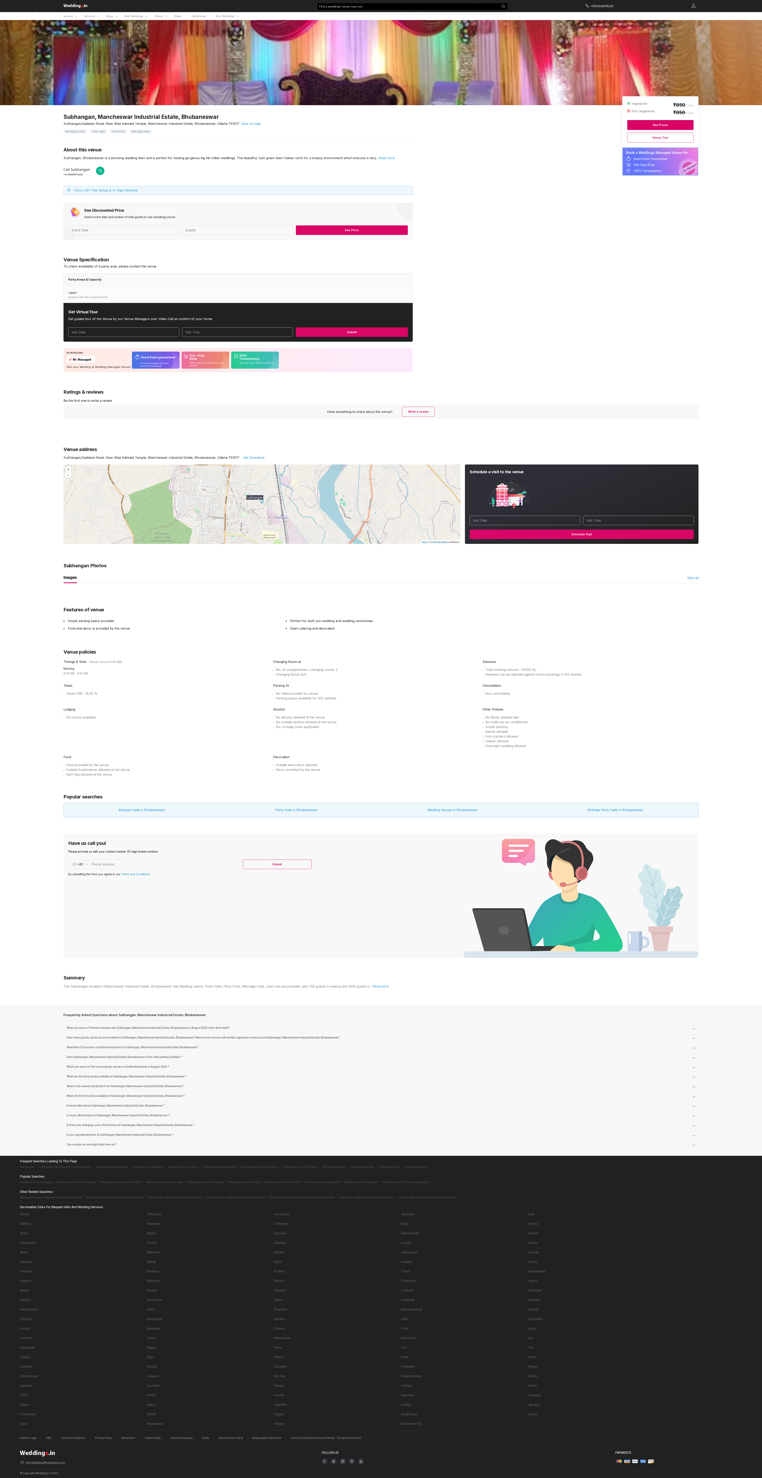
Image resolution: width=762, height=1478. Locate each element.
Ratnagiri (26, 1262)
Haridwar (534, 1300)
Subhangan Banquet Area (220, 1166)
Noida (532, 1357)
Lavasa (406, 1243)
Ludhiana (26, 1366)
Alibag (151, 1262)
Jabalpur (534, 1405)
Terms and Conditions (135, 874)
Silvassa (26, 1319)
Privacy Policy (103, 1438)
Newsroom (128, 1438)
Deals (178, 16)
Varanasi (153, 1376)
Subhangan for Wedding (148, 1166)
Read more (387, 158)
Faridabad (408, 1366)
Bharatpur (153, 1281)
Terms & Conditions (73, 1438)
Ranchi (532, 1386)
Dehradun (407, 1395)
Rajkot (151, 1405)
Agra (150, 1357)
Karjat (278, 1262)
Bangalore (154, 1328)
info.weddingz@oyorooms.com (45, 1462)
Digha (405, 1224)
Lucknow (26, 1338)
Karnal (151, 1395)
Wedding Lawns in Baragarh (361, 1182)
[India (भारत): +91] (78, 864)
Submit (352, 332)
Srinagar (533, 1252)
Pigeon (425, 541)
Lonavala (407, 1290)
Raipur (24, 1405)
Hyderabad (535, 1319)
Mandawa (153, 1224)
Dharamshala (410, 1233)
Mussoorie (154, 1300)
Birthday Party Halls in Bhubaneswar (615, 810)
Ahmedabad (282, 1338)
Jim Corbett (282, 1214)
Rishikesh (408, 1300)
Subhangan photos (362, 1166)
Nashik (532, 1376)
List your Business (181, 1438)
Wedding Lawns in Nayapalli (322, 1182)
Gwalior (406, 1405)
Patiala (532, 1262)
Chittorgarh (154, 1214)
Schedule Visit (582, 534)
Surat (404, 1357)
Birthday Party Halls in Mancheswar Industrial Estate (301, 1197)
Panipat (279, 1424)
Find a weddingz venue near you (341, 6)
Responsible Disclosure (266, 1438)
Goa (530, 1338)
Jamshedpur (409, 1252)
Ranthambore (29, 1309)
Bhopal (532, 1366)
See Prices (660, 125)
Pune (404, 1328)
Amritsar (280, 1376)
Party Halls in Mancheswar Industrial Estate (176, 1197)
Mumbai (279, 1319)
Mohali (24, 1290)
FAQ (48, 1438)
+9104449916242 (73, 174)
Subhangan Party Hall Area (300, 1166)
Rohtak (24, 1214)
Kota (531, 1214)
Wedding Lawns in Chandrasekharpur (406, 1182)
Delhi (404, 1319)
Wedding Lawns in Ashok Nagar (76, 1182)
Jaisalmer (408, 1214)
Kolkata (25, 1328)
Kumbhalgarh (537, 1271)
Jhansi (278, 1300)
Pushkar (279, 1271)
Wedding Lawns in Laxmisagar (164, 1182)
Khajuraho (280, 1309)
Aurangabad (155, 1424)
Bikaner (152, 1290)
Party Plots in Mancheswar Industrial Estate (366, 1197)
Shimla (151, 1414)
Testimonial (198, 16)
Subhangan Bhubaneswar (112, 1166)
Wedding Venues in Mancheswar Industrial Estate (50, 1197)
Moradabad (155, 1319)
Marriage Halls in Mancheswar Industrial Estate (115, 1197)
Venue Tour (660, 137)
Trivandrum (408, 1281)
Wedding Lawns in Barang (36, 1182)
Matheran (153, 1252)
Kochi (24, 1395)
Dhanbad (280, 1243)
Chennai (279, 1328)
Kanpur (278, 1357)
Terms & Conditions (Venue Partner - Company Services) (326, 1438)
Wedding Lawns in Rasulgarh (206, 1182)
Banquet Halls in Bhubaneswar (142, 810)
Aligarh (151, 1233)
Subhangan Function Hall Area (259, 1166)
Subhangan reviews (333, 1166)
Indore (151, 1338)
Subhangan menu (416, 1166)
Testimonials (153, 1438)
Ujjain (23, 1424)
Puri (403, 1347)
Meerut (279, 1386)
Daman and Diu (411, 1424)
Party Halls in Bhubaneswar (296, 810)
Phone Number (103, 864)
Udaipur (25, 1357)
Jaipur (532, 1328)
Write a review (418, 411)
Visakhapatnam (411, 1376)
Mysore (279, 1281)
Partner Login (28, 1438)
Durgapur (280, 1233)
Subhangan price (389, 1166)
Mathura (25, 1224)
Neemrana (535, 1290)
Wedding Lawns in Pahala (244, 1182)
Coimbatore (28, 1414)
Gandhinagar (409, 1414)
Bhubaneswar (29, 1376)
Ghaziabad (408, 1338)
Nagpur (152, 1347)
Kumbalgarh (28, 1243)
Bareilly (152, 1243)
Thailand (25, 1271)
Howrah (279, 1395)
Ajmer (24, 1252)
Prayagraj (534, 1395)
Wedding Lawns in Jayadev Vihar (120, 1182)
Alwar (24, 1233)
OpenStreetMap (439, 541)
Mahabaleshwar (412, 1309)
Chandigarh (27, 1347)
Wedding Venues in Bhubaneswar (452, 810)
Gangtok (406, 1262)
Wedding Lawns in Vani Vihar (282, 1182)
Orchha (532, 1243)
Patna (278, 1347)
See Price (352, 230)
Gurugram (280, 1366)
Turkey (405, 1271)
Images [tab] (70, 577)
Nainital (279, 1252)
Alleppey (280, 1290)
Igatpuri (25, 1300)
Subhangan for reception (183, 1166)
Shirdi (151, 1309)
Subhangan (27, 1166)
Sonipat (533, 1309)
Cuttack (533, 1414)
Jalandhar (280, 1405)
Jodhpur (406, 1386)
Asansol (25, 1281)
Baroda (152, 1366)
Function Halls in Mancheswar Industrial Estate (426, 1197)
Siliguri (278, 1414)
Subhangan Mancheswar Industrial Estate (65, 1166)
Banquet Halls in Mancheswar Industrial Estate (236, 1197)
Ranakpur (153, 1271)
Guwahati (26, 1386)
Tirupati (533, 1233)
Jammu (533, 1224)
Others (532, 1281)
